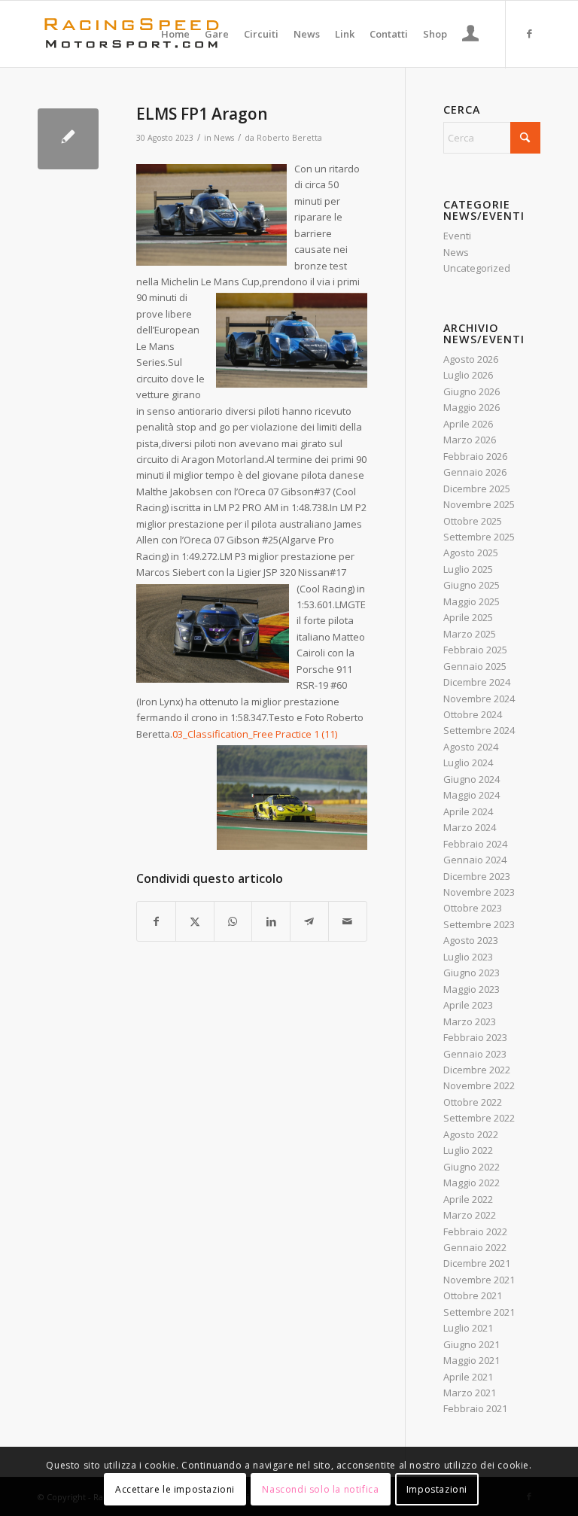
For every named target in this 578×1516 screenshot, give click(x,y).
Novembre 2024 (479, 698)
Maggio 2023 (471, 989)
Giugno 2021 (471, 1344)
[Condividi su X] (195, 921)
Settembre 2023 (479, 924)
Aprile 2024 (468, 811)
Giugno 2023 (471, 972)
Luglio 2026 (468, 375)
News (224, 137)
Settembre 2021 (479, 1312)
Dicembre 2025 (476, 488)
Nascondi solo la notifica (320, 1489)
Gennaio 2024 (475, 859)
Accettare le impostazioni (175, 1489)
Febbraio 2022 (475, 1231)
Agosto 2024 (470, 746)
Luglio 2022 (468, 1150)
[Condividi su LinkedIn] (271, 921)
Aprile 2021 (468, 1377)
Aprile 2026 (468, 424)
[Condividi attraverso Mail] (348, 921)
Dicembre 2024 (476, 682)
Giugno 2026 (471, 391)
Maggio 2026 (471, 407)
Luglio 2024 (468, 762)
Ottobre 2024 (472, 714)
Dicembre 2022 (476, 1069)
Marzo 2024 (469, 827)
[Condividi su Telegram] (309, 921)
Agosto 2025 (470, 552)
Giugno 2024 (471, 779)
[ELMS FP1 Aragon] (68, 138)
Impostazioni (436, 1489)
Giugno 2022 (471, 1167)
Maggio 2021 (471, 1360)
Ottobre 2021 (472, 1295)
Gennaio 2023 (475, 1054)
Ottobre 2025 (472, 521)
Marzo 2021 (469, 1392)
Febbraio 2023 (475, 1037)
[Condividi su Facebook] (156, 921)
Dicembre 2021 (476, 1263)
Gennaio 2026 (475, 472)
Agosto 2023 (470, 940)
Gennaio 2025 (475, 666)
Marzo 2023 (469, 1021)
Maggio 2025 (471, 601)
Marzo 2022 (469, 1215)
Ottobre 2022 (472, 1102)
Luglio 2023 (468, 956)
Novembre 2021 (479, 1279)
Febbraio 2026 (475, 456)
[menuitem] (175, 34)
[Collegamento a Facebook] (529, 33)
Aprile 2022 (468, 1199)
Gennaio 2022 (475, 1247)
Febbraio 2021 (475, 1408)
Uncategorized (476, 268)
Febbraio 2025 (475, 649)
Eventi (457, 235)
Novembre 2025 (479, 504)
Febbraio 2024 (475, 844)
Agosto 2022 (470, 1134)
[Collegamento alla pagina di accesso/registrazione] (471, 35)
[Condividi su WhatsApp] (233, 921)
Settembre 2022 (479, 1118)
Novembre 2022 (479, 1085)
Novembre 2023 (479, 892)
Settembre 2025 (479, 536)
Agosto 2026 (470, 359)
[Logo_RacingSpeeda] (132, 34)
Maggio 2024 (471, 795)
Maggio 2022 (471, 1182)
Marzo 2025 (469, 634)
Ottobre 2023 (472, 908)
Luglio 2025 (468, 569)
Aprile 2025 (468, 617)
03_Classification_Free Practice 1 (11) (254, 734)
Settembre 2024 (479, 730)
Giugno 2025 (471, 585)
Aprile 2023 (468, 1005)
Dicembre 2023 (476, 876)
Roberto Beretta (289, 137)
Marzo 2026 (469, 439)
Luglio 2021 (468, 1328)
